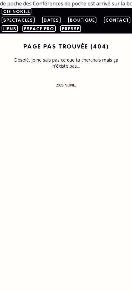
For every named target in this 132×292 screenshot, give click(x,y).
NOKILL (70, 85)
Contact (117, 20)
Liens (9, 29)
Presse (70, 29)
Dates (51, 20)
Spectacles (18, 20)
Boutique (82, 20)
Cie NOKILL (16, 12)
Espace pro (39, 29)
